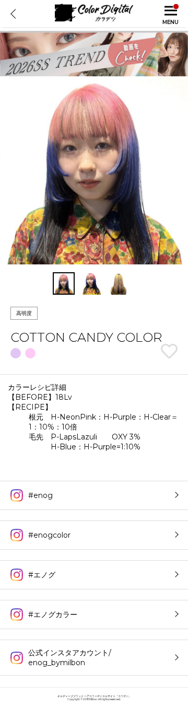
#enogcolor (49, 535)
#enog (40, 495)
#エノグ (41, 574)
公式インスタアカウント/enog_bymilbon (69, 657)
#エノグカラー (52, 614)
